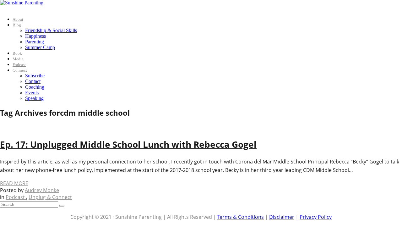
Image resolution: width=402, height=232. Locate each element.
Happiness (35, 36)
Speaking (34, 98)
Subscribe (35, 75)
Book (17, 53)
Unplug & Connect (50, 197)
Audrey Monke (42, 190)
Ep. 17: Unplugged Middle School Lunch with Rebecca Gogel (128, 144)
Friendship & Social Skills (51, 30)
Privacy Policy (316, 216)
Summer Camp (40, 47)
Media (18, 59)
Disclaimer (281, 216)
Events (32, 92)
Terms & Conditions (240, 216)
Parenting (34, 41)
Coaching (34, 87)
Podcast (19, 64)
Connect (20, 70)
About (18, 19)
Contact (33, 81)
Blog (17, 25)
